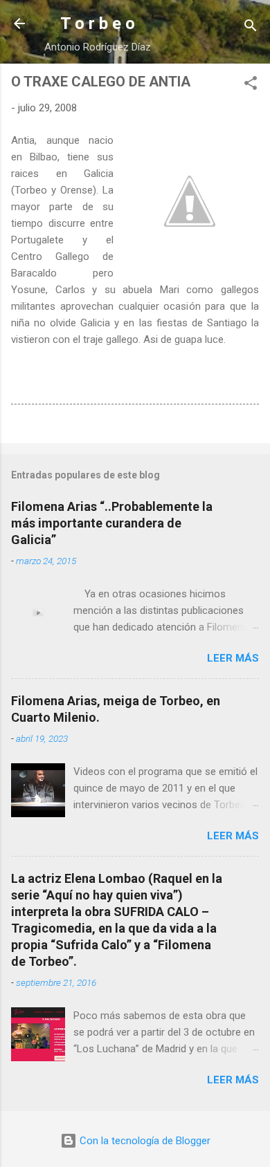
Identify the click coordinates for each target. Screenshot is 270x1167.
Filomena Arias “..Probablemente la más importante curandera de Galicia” (112, 523)
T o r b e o (97, 23)
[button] (250, 85)
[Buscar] (250, 28)
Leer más (233, 658)
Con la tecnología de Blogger (143, 1141)
